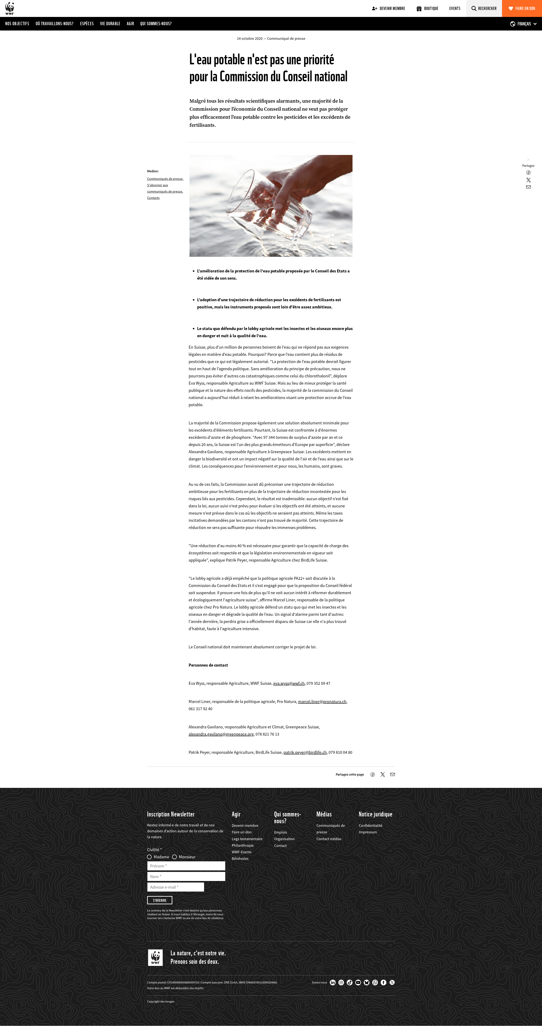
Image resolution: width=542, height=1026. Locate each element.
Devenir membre (392, 8)
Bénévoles (240, 858)
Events (454, 8)
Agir (130, 23)
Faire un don (525, 8)
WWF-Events (242, 851)
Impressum (368, 832)
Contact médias (329, 838)
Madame (161, 857)
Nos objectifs (17, 23)
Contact (280, 845)
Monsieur (187, 857)
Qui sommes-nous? (156, 23)
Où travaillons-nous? (55, 23)
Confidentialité (370, 825)
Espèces (87, 23)
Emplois (280, 832)
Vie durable (110, 23)
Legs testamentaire (247, 838)
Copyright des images (160, 1001)
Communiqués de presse (165, 179)
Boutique (431, 8)
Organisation (284, 838)
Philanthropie (243, 845)
